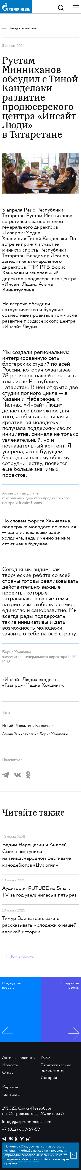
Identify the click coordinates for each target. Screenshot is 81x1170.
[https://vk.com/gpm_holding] (11, 1138)
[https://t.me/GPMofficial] (4, 1139)
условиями (12, 1150)
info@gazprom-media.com (26, 1122)
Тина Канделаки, (40, 726)
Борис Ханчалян (53, 734)
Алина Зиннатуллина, (20, 734)
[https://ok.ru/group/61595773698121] (16, 1138)
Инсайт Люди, (14, 726)
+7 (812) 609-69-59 (21, 1129)
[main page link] (16, 6)
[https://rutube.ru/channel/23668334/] (28, 1139)
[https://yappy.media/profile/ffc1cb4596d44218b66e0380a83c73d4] (22, 1139)
